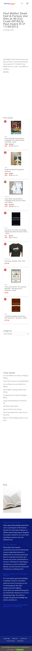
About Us (15, 638)
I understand (19, 649)
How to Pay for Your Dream (12, 409)
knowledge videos (8, 30)
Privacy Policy (11, 641)
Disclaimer (20, 641)
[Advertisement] (16, 95)
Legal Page (6, 638)
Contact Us (23, 638)
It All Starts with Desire (10, 406)
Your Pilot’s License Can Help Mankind (16, 381)
